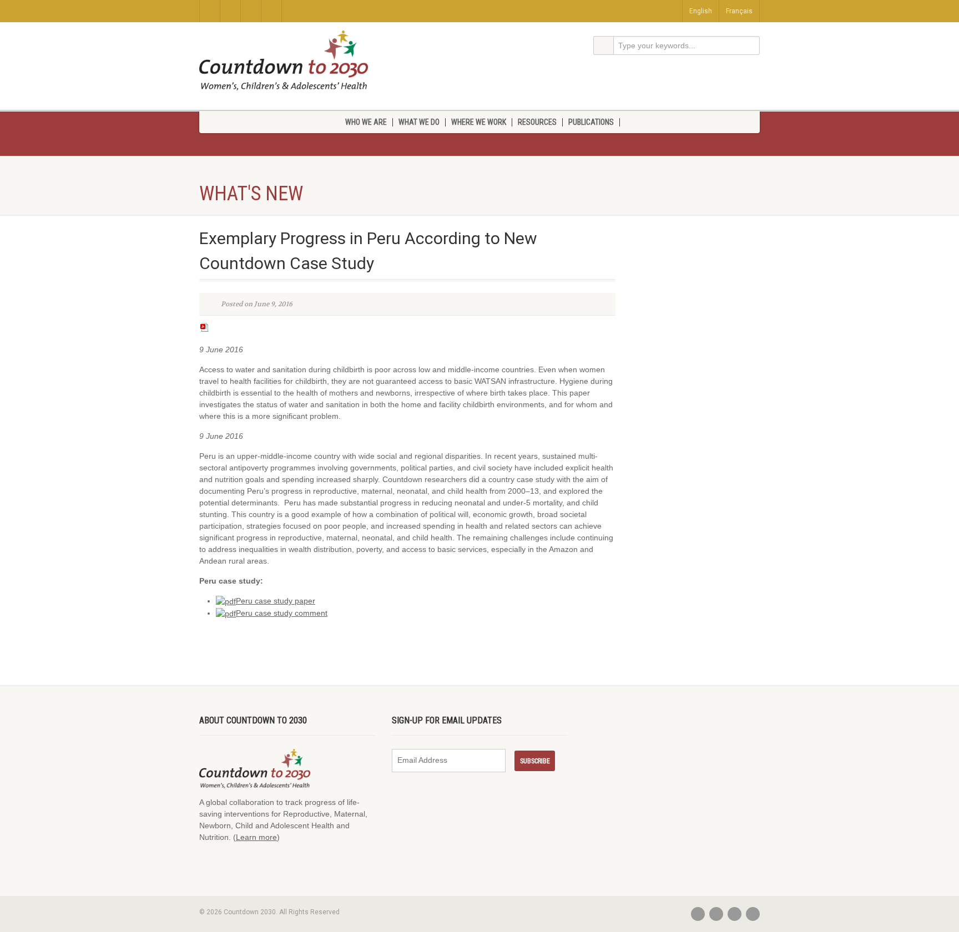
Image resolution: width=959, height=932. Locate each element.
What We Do (419, 122)
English (700, 11)
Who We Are (366, 122)
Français (739, 11)
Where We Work (478, 122)
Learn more (256, 837)
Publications (591, 122)
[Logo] (283, 60)
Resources (537, 122)
